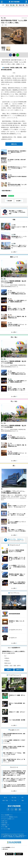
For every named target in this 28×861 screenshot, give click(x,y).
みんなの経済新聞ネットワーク (14, 842)
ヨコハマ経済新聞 (14, 2)
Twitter (12, 809)
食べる (7, 5)
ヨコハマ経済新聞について (7, 814)
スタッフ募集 (4, 826)
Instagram (15, 809)
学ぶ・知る (3, 17)
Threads (19, 809)
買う (17, 5)
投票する (9, 669)
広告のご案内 (4, 822)
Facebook (8, 809)
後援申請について (5, 824)
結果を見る (19, 669)
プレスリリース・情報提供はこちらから (10, 816)
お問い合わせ (4, 820)
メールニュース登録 (6, 828)
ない (5, 655)
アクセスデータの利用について (8, 818)
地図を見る (14, 144)
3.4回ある (6, 660)
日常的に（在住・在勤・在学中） (13, 665)
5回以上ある (7, 663)
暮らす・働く (21, 5)
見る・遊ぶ (12, 5)
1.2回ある (6, 658)
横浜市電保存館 (6, 190)
